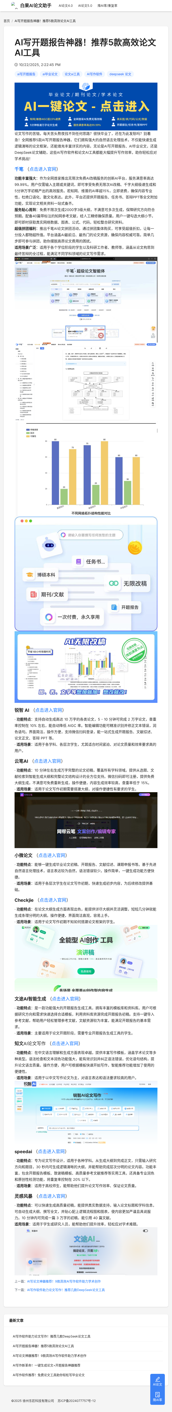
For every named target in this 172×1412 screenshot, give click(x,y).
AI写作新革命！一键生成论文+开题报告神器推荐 (46, 1365)
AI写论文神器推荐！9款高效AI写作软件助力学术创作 (64, 1281)
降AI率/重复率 (107, 5)
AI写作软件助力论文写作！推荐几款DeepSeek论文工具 (66, 1290)
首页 (7, 21)
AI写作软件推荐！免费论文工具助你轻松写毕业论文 (49, 1375)
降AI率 (157, 1400)
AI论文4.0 (66, 5)
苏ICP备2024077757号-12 (77, 1401)
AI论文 (157, 1384)
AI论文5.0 (85, 5)
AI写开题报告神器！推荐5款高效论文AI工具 (43, 1346)
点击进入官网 (42, 169)
